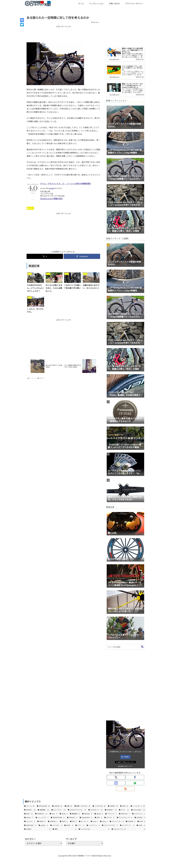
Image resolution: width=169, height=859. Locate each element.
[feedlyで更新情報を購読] (135, 783)
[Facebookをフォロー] (135, 777)
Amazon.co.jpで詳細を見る (51, 198)
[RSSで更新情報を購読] (125, 788)
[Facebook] (22, 20)
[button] (142, 646)
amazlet (51, 188)
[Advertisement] (63, 34)
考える (31, 208)
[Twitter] (22, 24)
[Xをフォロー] (116, 777)
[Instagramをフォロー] (116, 783)
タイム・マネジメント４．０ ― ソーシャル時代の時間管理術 (65, 183)
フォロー (126, 757)
